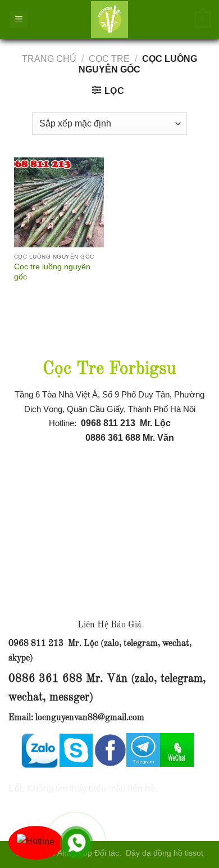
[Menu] (19, 20)
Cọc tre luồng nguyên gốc (52, 272)
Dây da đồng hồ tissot (164, 852)
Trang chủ (49, 59)
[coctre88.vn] (109, 19)
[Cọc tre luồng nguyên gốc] (59, 202)
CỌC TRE (109, 59)
